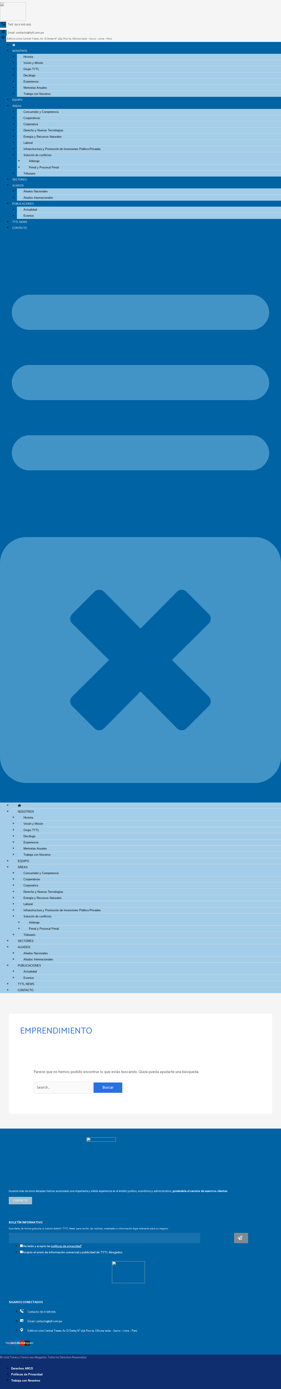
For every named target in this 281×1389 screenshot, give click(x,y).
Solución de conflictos (37, 155)
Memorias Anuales (35, 87)
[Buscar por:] (64, 1087)
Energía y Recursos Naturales (42, 136)
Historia (28, 56)
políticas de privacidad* (66, 1246)
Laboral (28, 142)
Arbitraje (34, 161)
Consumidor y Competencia (41, 112)
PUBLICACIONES (23, 203)
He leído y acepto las (52, 1246)
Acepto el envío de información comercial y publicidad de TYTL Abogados (72, 1252)
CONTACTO (19, 227)
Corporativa (30, 124)
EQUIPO (17, 99)
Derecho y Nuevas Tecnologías (43, 130)
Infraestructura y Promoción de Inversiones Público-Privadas (62, 149)
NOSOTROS (19, 50)
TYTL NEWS (19, 221)
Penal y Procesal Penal (44, 167)
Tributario (29, 173)
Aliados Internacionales (38, 197)
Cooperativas (31, 118)
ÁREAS (16, 106)
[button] (140, 519)
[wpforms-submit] (241, 1238)
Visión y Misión (33, 63)
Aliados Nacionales (35, 191)
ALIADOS (18, 185)
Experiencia (30, 81)
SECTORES (19, 179)
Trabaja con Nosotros (37, 94)
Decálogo (29, 75)
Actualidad (30, 209)
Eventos (28, 215)
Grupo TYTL (31, 69)
